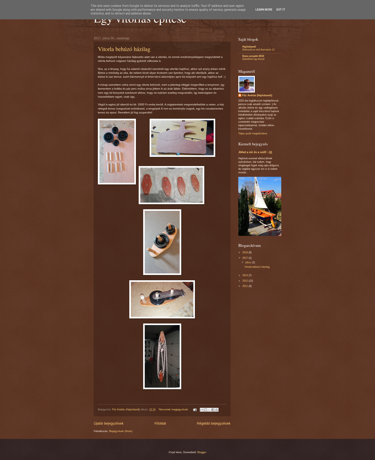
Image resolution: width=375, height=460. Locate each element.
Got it (280, 9)
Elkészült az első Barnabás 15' (258, 49)
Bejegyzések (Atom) (120, 431)
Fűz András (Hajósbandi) (257, 95)
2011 (245, 286)
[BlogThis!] (205, 410)
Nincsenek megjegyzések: (174, 409)
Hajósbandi (249, 46)
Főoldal (160, 423)
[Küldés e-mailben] (202, 410)
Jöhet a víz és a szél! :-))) (255, 152)
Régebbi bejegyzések (213, 423)
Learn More (263, 9)
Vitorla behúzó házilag (124, 49)
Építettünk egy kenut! (253, 59)
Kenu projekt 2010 (253, 56)
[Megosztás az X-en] (209, 410)
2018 (245, 252)
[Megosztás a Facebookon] (213, 410)
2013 (245, 275)
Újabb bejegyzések (108, 423)
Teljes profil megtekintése (252, 133)
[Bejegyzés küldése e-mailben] (194, 409)
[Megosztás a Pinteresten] (217, 410)
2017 (245, 257)
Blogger (201, 452)
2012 (245, 280)
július (248, 262)
